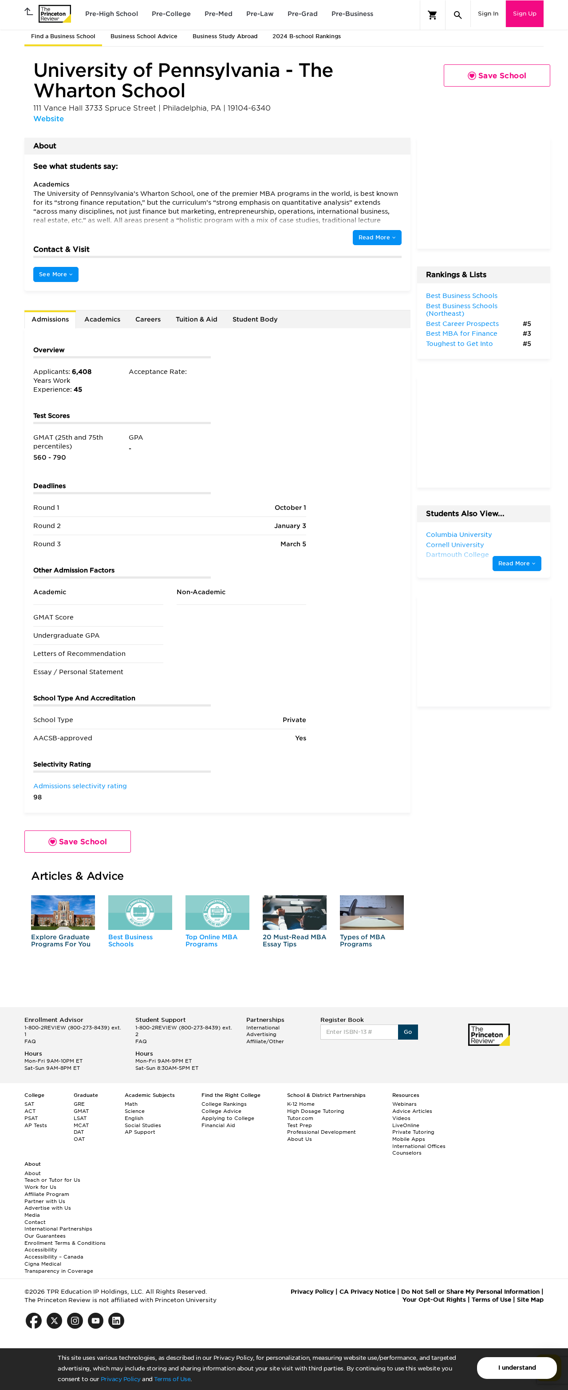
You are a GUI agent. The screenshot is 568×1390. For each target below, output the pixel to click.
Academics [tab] (102, 319)
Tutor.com (300, 1118)
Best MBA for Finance (461, 333)
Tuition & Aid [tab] (196, 319)
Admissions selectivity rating (80, 786)
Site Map (530, 1299)
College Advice (221, 1111)
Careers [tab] (148, 319)
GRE (79, 1104)
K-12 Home (301, 1104)
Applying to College (227, 1118)
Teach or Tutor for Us (52, 1180)
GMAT (81, 1111)
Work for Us (40, 1187)
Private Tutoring (413, 1132)
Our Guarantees (45, 1236)
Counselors (407, 1153)
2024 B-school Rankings (306, 36)
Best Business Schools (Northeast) (461, 310)
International (263, 1028)
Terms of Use (172, 1379)
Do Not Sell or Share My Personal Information (470, 1291)
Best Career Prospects (462, 323)
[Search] (458, 15)
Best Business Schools (130, 940)
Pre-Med (219, 13)
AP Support (140, 1132)
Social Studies (143, 1125)
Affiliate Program (46, 1194)
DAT (79, 1132)
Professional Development (321, 1132)
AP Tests (35, 1125)
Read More (375, 237)
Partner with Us (44, 1201)
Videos (401, 1118)
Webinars (404, 1104)
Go (408, 1032)
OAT (79, 1139)
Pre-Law (260, 13)
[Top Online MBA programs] (217, 912)
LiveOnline (405, 1125)
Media (32, 1215)
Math (131, 1104)
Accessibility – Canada (53, 1257)
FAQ (30, 1041)
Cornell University (455, 544)
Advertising (261, 1034)
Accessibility (40, 1250)
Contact (35, 1222)
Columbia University (459, 534)
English (134, 1118)
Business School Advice (144, 36)
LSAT (80, 1118)
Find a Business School (63, 36)
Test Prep (299, 1125)
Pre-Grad (303, 13)
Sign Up (524, 13)
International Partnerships (58, 1229)
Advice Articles (412, 1111)
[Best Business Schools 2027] (140, 912)
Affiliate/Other (265, 1041)
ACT (30, 1111)
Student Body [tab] (255, 319)
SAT (29, 1104)
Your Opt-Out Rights (434, 1299)
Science (135, 1111)
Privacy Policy (121, 1379)
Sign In (488, 13)
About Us (299, 1139)
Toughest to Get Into (459, 343)
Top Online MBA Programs (211, 940)
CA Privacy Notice (367, 1291)
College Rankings (224, 1104)
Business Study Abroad (225, 36)
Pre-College (171, 13)
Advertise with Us (47, 1208)
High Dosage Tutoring (315, 1111)
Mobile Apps (408, 1139)
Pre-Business (352, 13)
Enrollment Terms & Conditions (65, 1243)
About (32, 1173)
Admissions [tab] (50, 319)
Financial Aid (218, 1125)
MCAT (81, 1125)
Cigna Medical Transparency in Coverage (58, 1267)
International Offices (419, 1146)
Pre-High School (111, 13)
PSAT (31, 1118)
